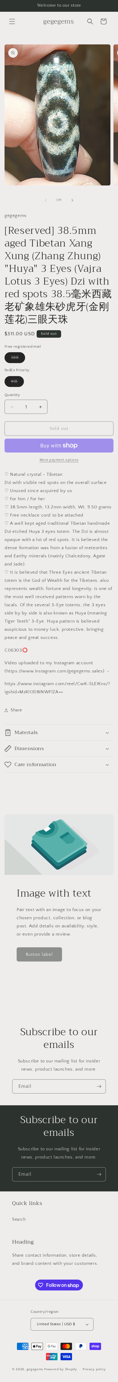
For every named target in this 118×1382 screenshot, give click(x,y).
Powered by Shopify (60, 1369)
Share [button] (16, 710)
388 (18, 359)
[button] (12, 21)
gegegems (35, 1369)
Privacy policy (94, 1369)
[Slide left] (45, 200)
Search (19, 1219)
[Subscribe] (99, 1086)
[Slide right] (72, 200)
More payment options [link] (59, 460)
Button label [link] (39, 954)
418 (17, 383)
